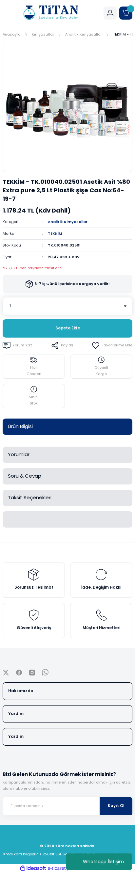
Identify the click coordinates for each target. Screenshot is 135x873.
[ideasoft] (33, 868)
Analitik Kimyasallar (67, 221)
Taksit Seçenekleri (29, 497)
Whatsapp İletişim (103, 861)
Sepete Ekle (67, 328)
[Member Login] (110, 13)
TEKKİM (55, 233)
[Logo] (50, 13)
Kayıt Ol (116, 805)
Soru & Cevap (24, 475)
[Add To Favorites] (112, 345)
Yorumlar (18, 454)
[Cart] (125, 13)
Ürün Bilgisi (20, 426)
